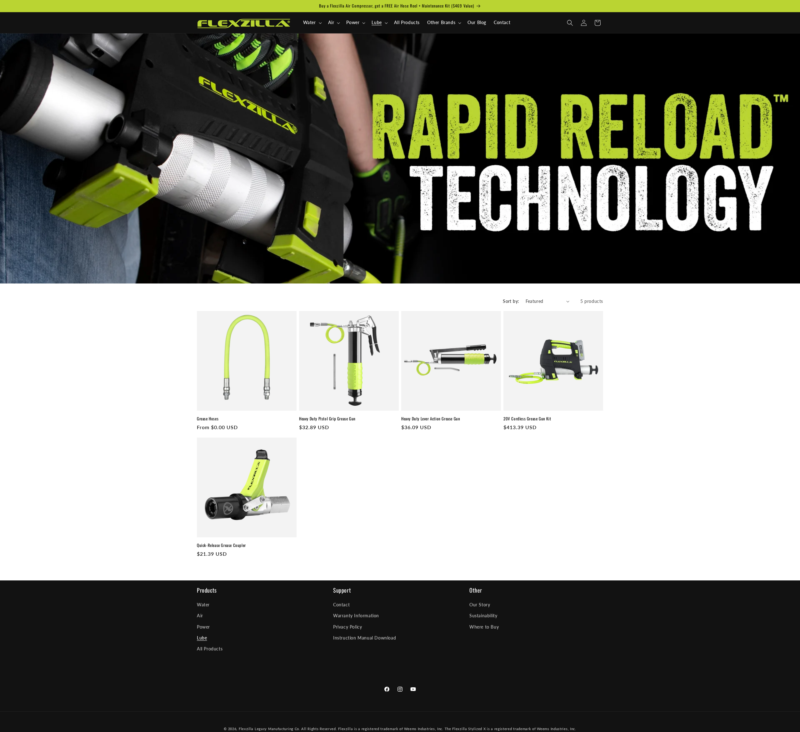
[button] (311, 22)
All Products (209, 648)
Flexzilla (246, 729)
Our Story (479, 605)
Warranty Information (356, 616)
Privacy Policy (347, 626)
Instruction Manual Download (364, 637)
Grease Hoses (207, 418)
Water (203, 605)
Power (203, 626)
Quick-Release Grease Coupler (221, 545)
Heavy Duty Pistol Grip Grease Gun (327, 418)
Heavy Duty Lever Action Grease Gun (430, 418)
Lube (202, 637)
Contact (341, 605)
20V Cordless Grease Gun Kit (527, 418)
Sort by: (511, 301)
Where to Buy (484, 626)
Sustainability (483, 616)
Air (200, 616)
